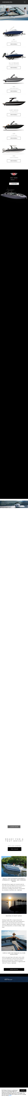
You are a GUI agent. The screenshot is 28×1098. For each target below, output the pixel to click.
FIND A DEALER (14, 849)
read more (19, 890)
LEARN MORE (14, 826)
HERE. (10, 1095)
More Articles (14, 969)
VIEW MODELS (13, 44)
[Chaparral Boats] (7, 1)
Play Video (14, 183)
